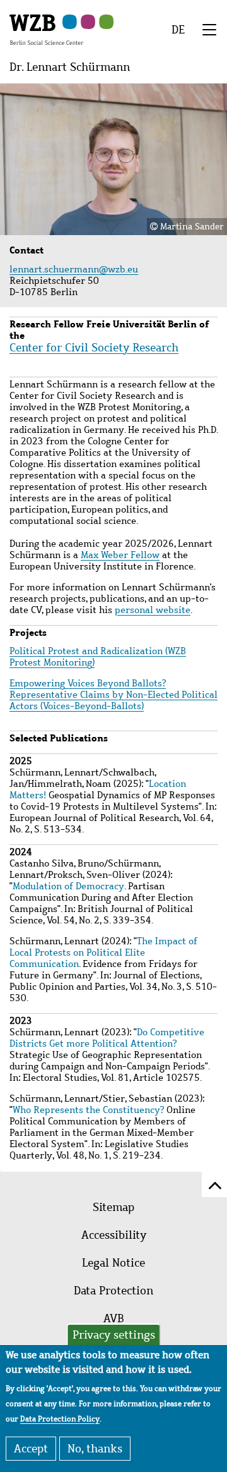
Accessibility (113, 1235)
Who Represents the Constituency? (88, 1110)
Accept (31, 1448)
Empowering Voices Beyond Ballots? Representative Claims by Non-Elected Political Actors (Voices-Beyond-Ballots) (113, 694)
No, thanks (94, 1448)
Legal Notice (113, 1262)
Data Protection (113, 1290)
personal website (152, 610)
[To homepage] (46, 29)
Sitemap (113, 1207)
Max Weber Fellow (120, 555)
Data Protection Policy (60, 1419)
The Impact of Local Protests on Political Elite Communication (103, 952)
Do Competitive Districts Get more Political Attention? (106, 1038)
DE (178, 29)
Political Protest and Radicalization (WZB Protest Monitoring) (97, 657)
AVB (113, 1318)
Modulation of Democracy (68, 886)
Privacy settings (114, 1334)
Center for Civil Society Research (93, 347)
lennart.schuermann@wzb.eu (75, 269)
